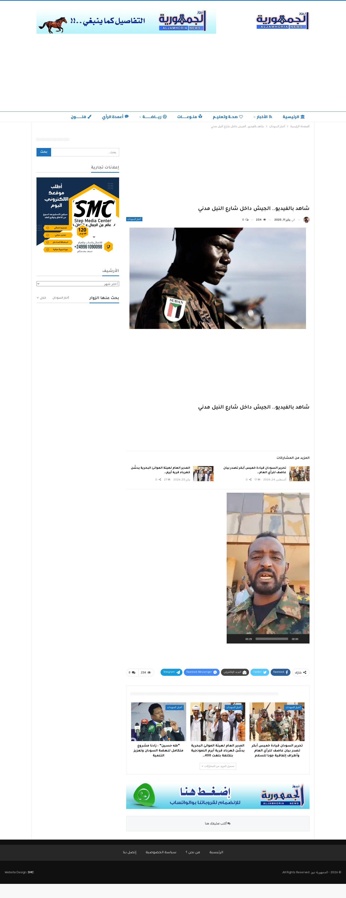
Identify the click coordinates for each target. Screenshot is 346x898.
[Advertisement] (173, 76)
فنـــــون (78, 116)
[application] (268, 568)
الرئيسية (291, 116)
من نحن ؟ (193, 853)
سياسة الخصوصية (161, 853)
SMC (31, 872)
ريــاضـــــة (151, 116)
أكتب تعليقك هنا (216, 823)
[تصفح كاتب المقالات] (306, 220)
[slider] (272, 639)
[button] (268, 568)
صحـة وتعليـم (225, 116)
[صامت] (240, 638)
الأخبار (262, 116)
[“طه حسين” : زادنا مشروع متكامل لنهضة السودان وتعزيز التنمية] (158, 721)
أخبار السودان (134, 219)
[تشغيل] (303, 638)
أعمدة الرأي (112, 116)
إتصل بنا (129, 853)
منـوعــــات (187, 116)
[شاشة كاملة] (232, 638)
